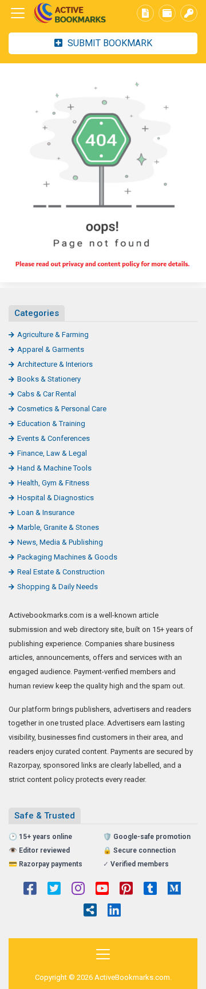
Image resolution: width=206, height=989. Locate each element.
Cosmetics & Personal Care (61, 408)
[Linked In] (114, 911)
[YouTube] (102, 890)
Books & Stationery (49, 379)
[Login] (188, 13)
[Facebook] (30, 890)
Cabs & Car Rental (46, 394)
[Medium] (174, 890)
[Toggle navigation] (18, 13)
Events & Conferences (53, 438)
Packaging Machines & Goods (67, 557)
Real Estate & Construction (61, 572)
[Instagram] (78, 890)
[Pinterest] (126, 890)
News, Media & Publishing (60, 542)
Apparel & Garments (50, 349)
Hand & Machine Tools (54, 468)
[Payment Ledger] (167, 13)
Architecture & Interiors (55, 364)
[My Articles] (145, 13)
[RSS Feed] (90, 911)
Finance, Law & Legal (52, 453)
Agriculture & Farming (53, 334)
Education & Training (51, 423)
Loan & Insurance (45, 512)
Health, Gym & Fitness (53, 483)
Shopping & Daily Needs (57, 586)
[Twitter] (54, 890)
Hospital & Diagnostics (55, 497)
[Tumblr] (150, 890)
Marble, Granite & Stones (58, 527)
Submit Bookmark (108, 43)
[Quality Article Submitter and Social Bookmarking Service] (71, 13)
